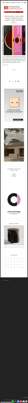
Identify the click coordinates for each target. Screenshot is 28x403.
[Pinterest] (15, 81)
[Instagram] (18, 81)
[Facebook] (9, 81)
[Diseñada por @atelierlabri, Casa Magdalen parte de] (14, 370)
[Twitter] (12, 81)
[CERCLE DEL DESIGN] (14, 215)
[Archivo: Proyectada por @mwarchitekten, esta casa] (14, 289)
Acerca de (8, 2)
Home (3, 2)
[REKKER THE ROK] (14, 161)
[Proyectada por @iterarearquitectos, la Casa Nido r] (14, 329)
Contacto (18, 2)
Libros (14, 69)
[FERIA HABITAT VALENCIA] (13, 12)
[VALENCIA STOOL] (14, 245)
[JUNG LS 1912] (14, 121)
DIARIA (14, 174)
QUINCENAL (14, 175)
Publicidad (13, 2)
